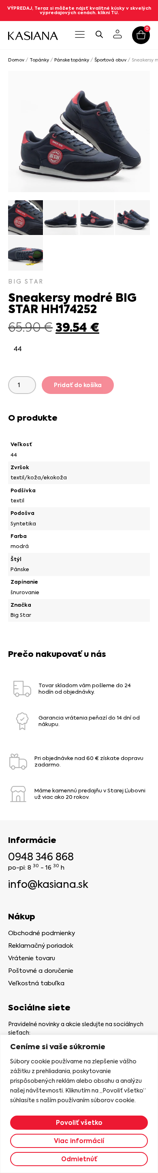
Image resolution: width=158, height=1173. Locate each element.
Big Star (21, 615)
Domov (16, 60)
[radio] (18, 349)
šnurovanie (25, 592)
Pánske (20, 569)
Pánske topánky (71, 60)
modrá (20, 546)
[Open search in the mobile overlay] (99, 34)
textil (17, 500)
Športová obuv (110, 60)
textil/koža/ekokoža (39, 477)
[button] (80, 35)
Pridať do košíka (78, 385)
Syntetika (23, 523)
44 (14, 454)
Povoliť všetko (79, 1122)
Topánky (39, 60)
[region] (79, 1104)
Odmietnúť (79, 1159)
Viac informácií (79, 1141)
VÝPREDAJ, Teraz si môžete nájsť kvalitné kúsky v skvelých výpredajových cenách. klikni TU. (79, 10)
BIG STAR (26, 281)
